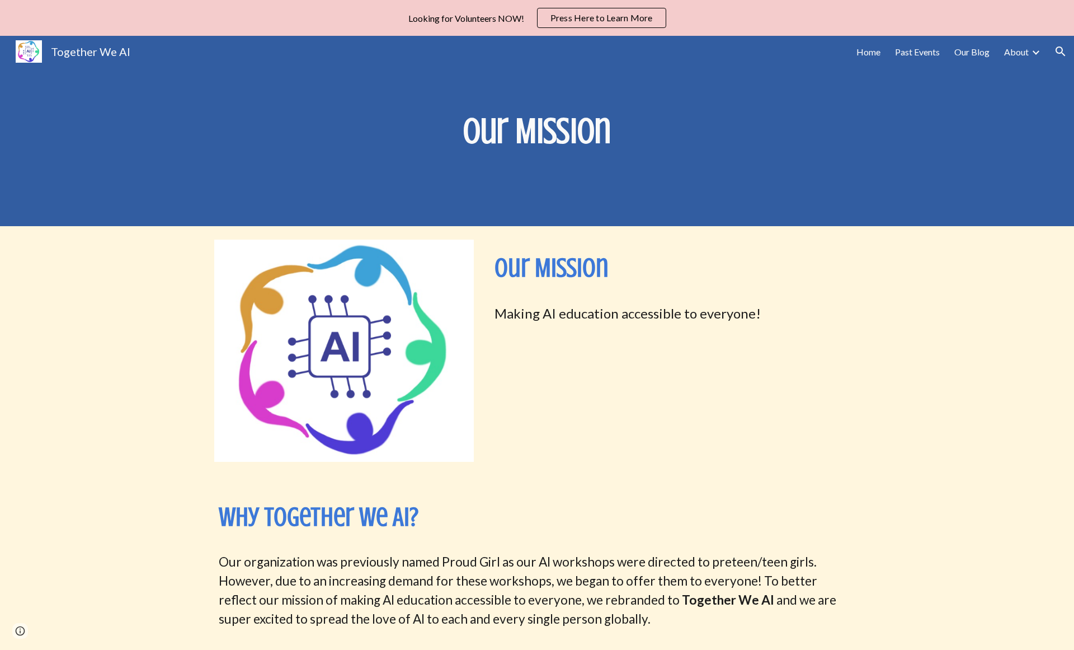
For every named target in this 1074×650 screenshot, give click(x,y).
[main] (537, 131)
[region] (537, 18)
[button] (1060, 51)
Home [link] (868, 51)
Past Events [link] (917, 51)
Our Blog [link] (972, 51)
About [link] (1016, 51)
